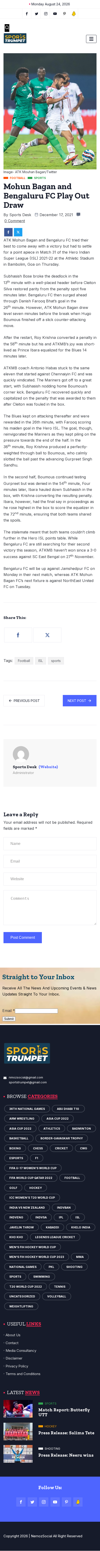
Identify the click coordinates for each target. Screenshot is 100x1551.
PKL (51, 1267)
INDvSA (41, 1217)
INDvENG (16, 1217)
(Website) (48, 767)
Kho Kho (16, 1237)
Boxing (15, 1148)
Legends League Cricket (55, 1237)
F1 (36, 1158)
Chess (38, 1148)
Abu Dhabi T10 (68, 1109)
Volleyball (56, 1296)
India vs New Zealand (27, 1207)
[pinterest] (64, 13)
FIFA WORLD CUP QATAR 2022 (30, 1178)
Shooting (74, 1267)
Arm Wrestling (21, 1118)
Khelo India (80, 1227)
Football (24, 661)
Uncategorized (22, 1296)
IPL (61, 1217)
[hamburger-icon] (91, 39)
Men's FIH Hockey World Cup (32, 1247)
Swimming (41, 1276)
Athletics (51, 1128)
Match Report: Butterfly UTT (64, 1412)
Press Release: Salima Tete (66, 1432)
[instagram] (46, 13)
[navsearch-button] (7, 28)
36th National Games (27, 1109)
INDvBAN (64, 1207)
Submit (9, 1019)
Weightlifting (21, 1306)
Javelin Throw (21, 1227)
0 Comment (14, 220)
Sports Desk (20, 214)
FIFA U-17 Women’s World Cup (33, 1168)
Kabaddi (52, 1227)
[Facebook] (26, 13)
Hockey (35, 1188)
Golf (13, 1188)
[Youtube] (55, 13)
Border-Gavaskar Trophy (61, 1138)
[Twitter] (37, 13)
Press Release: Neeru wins (65, 1455)
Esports (16, 1158)
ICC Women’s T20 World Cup (32, 1197)
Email (8, 1010)
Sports (15, 1276)
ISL (40, 661)
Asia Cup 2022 (58, 1118)
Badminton (81, 1128)
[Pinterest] (66, 1502)
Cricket (61, 1148)
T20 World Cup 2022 (25, 1286)
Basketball (18, 1138)
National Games (23, 1267)
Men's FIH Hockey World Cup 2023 (36, 1257)
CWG (83, 1148)
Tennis (59, 1286)
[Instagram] (43, 1502)
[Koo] (74, 13)
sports (56, 661)
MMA (80, 1257)
